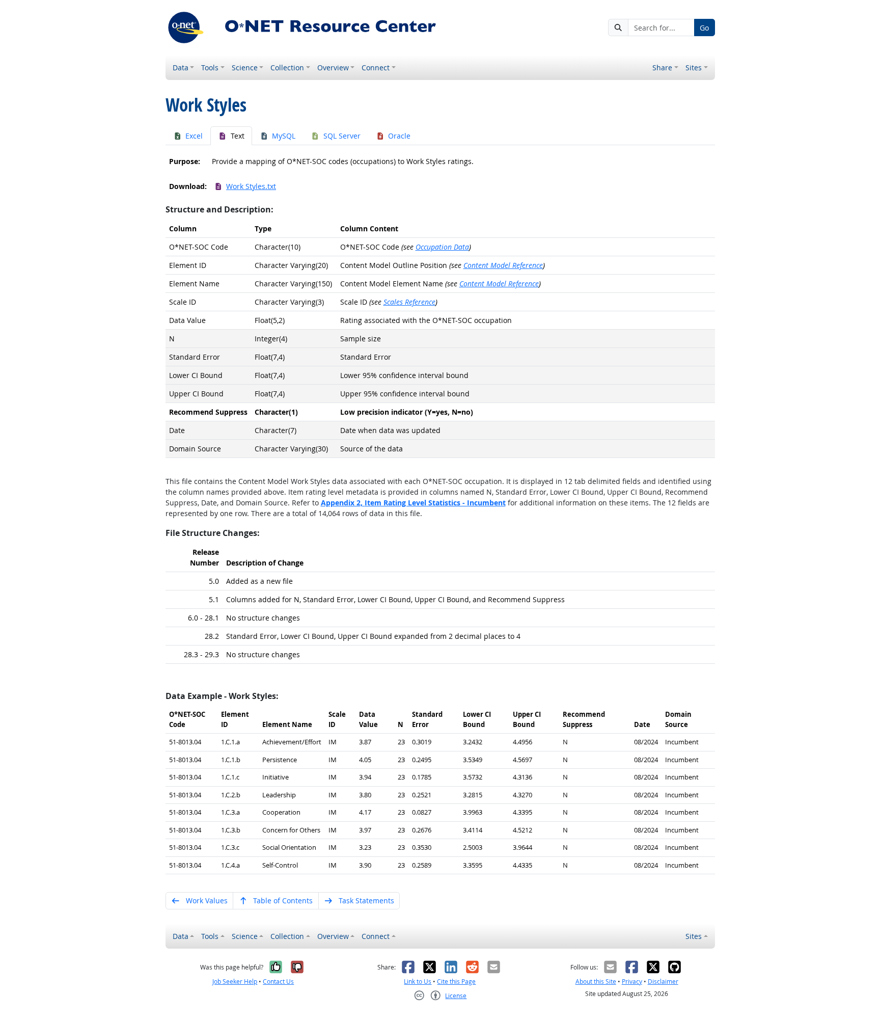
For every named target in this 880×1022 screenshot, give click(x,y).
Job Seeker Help (234, 981)
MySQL (283, 136)
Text (237, 136)
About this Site (595, 981)
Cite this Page (456, 981)
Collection (287, 67)
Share (662, 67)
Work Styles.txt (251, 186)
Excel (194, 136)
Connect (376, 67)
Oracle (399, 136)
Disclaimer (663, 981)
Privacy (632, 981)
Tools (209, 67)
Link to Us (417, 981)
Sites (693, 67)
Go (704, 28)
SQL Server (342, 136)
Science (245, 67)
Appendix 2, (413, 502)
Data (180, 67)
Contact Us (278, 981)
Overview (333, 67)
